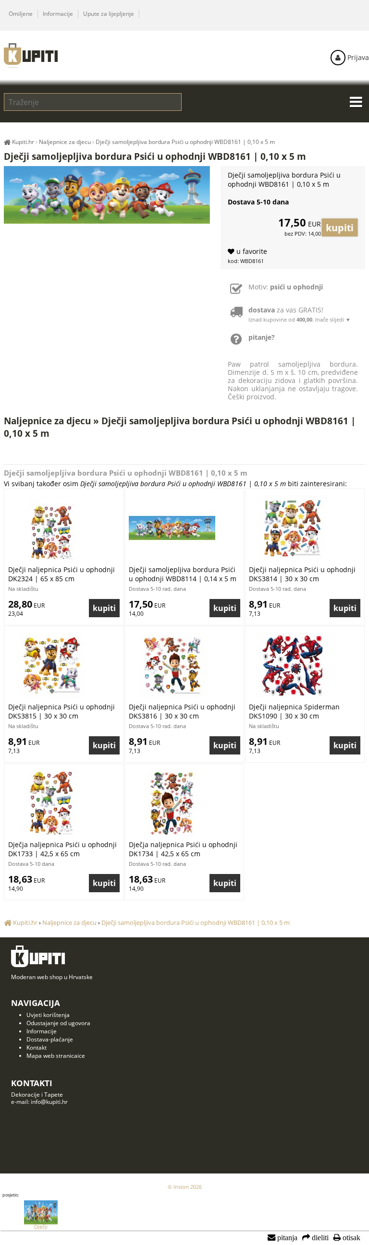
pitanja (286, 1238)
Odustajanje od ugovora (58, 1023)
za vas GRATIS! (299, 314)
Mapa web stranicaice (55, 1056)
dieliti (319, 1238)
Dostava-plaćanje (49, 1039)
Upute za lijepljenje (108, 14)
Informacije (58, 14)
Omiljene (21, 14)
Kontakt (36, 1047)
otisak (350, 1238)
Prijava (357, 57)
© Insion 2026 (185, 1186)
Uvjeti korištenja (48, 1015)
